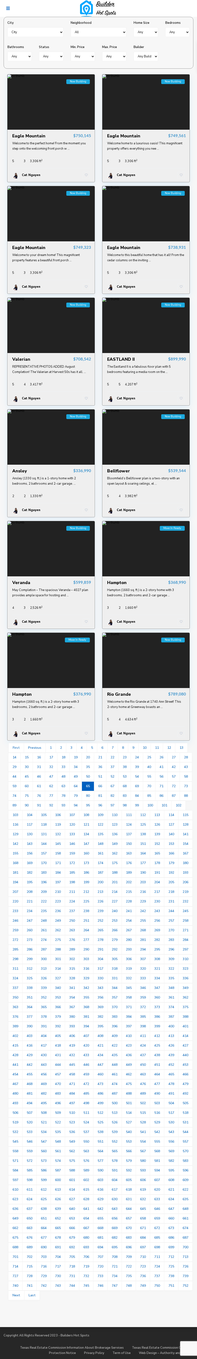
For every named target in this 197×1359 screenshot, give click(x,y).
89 (14, 805)
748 (129, 1285)
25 (149, 757)
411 (143, 1036)
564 (100, 1151)
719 (86, 1266)
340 (58, 988)
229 (143, 901)
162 (114, 853)
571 (15, 1160)
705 (72, 1257)
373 (157, 1007)
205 (171, 882)
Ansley (19, 471)
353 (58, 997)
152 (157, 843)
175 (114, 863)
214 (114, 892)
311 (15, 968)
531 (185, 1122)
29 (14, 767)
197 (58, 882)
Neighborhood (81, 23)
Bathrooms (15, 47)
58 (186, 776)
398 (143, 1026)
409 (114, 1036)
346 (143, 988)
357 (114, 997)
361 (171, 997)
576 (86, 1160)
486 (100, 1093)
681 (100, 1237)
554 (143, 1141)
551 (100, 1141)
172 (72, 863)
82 (112, 795)
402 (15, 1036)
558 (15, 1151)
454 (15, 1074)
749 (143, 1285)
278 (100, 940)
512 (100, 1112)
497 (72, 1103)
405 (58, 1036)
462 (129, 1074)
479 (185, 1084)
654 (86, 1218)
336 (185, 978)
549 (72, 1141)
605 (129, 1180)
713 (185, 1257)
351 (29, 997)
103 (15, 815)
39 (137, 767)
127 (171, 824)
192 (171, 872)
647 (171, 1209)
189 (129, 872)
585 (29, 1170)
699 (171, 1247)
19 (76, 757)
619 (143, 1189)
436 (129, 1055)
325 (29, 978)
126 (157, 824)
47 (51, 776)
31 (39, 767)
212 (86, 892)
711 (157, 1257)
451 (157, 1064)
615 (86, 1189)
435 (114, 1055)
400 (171, 1026)
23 (125, 757)
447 (100, 1064)
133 (72, 834)
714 (15, 1266)
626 (58, 1199)
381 (86, 1016)
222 (44, 901)
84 (137, 795)
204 (157, 882)
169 (29, 863)
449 (129, 1064)
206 (185, 882)
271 (185, 930)
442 (29, 1064)
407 (86, 1036)
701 (15, 1257)
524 (86, 1122)
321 (157, 968)
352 (44, 997)
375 (185, 1007)
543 (171, 1132)
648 (185, 1209)
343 (100, 988)
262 (58, 930)
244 (171, 911)
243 (157, 911)
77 (51, 795)
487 (114, 1093)
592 (129, 1170)
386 (157, 1016)
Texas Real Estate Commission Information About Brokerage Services (72, 1348)
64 (76, 786)
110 (114, 815)
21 (100, 757)
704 (58, 1257)
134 (86, 834)
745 (86, 1285)
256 (157, 920)
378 (44, 1016)
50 (88, 776)
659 (157, 1218)
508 (44, 1112)
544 (185, 1132)
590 (100, 1170)
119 (58, 824)
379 (58, 1016)
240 (114, 911)
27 (174, 757)
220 (15, 901)
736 (143, 1276)
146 (72, 843)
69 (137, 786)
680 (86, 1237)
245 (185, 911)
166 (171, 853)
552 (114, 1141)
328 (72, 978)
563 (86, 1151)
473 (100, 1084)
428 (15, 1055)
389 (15, 1026)
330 (100, 978)
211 (72, 892)
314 (58, 968)
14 (14, 757)
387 (171, 1016)
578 (114, 1160)
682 (114, 1237)
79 (76, 795)
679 (72, 1237)
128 (185, 824)
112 (143, 815)
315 (72, 968)
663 (29, 1228)
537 (86, 1132)
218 (171, 892)
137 (129, 834)
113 (157, 815)
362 (185, 997)
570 (185, 1151)
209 (44, 892)
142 (15, 843)
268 (143, 930)
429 (29, 1055)
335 (171, 978)
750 (157, 1285)
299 (29, 959)
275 (58, 940)
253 (114, 920)
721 (114, 1266)
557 (185, 1141)
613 (58, 1189)
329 (86, 978)
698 (157, 1247)
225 (86, 901)
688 (15, 1247)
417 (44, 1045)
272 (15, 940)
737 (157, 1276)
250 (72, 920)
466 (185, 1074)
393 (72, 1026)
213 (100, 892)
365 (44, 1007)
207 (15, 892)
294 (143, 949)
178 (157, 863)
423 (129, 1045)
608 (171, 1180)
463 (143, 1074)
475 (129, 1084)
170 (44, 863)
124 (129, 824)
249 (58, 920)
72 (174, 786)
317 (100, 968)
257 (171, 920)
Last (32, 1295)
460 (100, 1074)
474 (114, 1084)
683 (129, 1237)
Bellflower (118, 471)
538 (100, 1132)
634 (171, 1199)
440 (185, 1055)
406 (72, 1036)
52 (112, 776)
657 (129, 1218)
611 (29, 1189)
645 (143, 1209)
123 (114, 824)
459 (86, 1074)
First (16, 747)
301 (58, 959)
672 (157, 1228)
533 (29, 1132)
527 (129, 1122)
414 (185, 1036)
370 (114, 1007)
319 (129, 968)
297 (185, 949)
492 (185, 1093)
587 (58, 1170)
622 (185, 1189)
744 (72, 1285)
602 (86, 1180)
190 (143, 872)
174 (100, 863)
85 (149, 795)
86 (161, 795)
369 (100, 1007)
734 (114, 1276)
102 (178, 805)
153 (171, 843)
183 (44, 872)
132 (58, 834)
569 (171, 1151)
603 (100, 1180)
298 (15, 959)
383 (114, 1016)
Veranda (21, 582)
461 (114, 1074)
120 (72, 824)
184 (58, 872)
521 (44, 1122)
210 (58, 892)
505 (185, 1103)
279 (114, 940)
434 (100, 1055)
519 (15, 1122)
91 (39, 805)
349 (185, 988)
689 (29, 1247)
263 (72, 930)
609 (185, 1180)
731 (72, 1276)
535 (58, 1132)
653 (72, 1218)
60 (27, 786)
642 (100, 1209)
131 (44, 834)
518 (185, 1112)
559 (29, 1151)
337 (15, 988)
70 (149, 786)
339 (44, 988)
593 (143, 1170)
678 (58, 1237)
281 (143, 940)
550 (86, 1141)
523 (72, 1122)
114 (171, 815)
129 (15, 834)
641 (86, 1209)
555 (157, 1141)
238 (86, 911)
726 (185, 1266)
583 (185, 1160)
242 (143, 911)
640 (72, 1209)
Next (16, 1295)
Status (44, 47)
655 (100, 1218)
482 (44, 1093)
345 (129, 988)
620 (157, 1189)
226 (100, 901)
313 (44, 968)
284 (185, 940)
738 (171, 1276)
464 (157, 1074)
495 (44, 1103)
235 (44, 911)
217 (157, 892)
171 (58, 863)
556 (171, 1141)
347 (157, 988)
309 (171, 959)
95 (88, 805)
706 (86, 1257)
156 (29, 853)
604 (114, 1180)
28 (186, 757)
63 (63, 786)
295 (157, 949)
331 (114, 978)
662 (15, 1228)
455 (29, 1074)
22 (112, 757)
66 (100, 786)
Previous (34, 747)
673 (171, 1228)
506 (15, 1112)
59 (14, 786)
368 (86, 1007)
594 (157, 1170)
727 (15, 1276)
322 (171, 968)
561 (58, 1151)
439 (171, 1055)
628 (86, 1199)
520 (29, 1122)
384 (129, 1016)
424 (143, 1045)
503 (157, 1103)
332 (129, 978)
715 (29, 1266)
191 (157, 872)
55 (149, 776)
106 (58, 815)
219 (185, 892)
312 (29, 968)
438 (157, 1055)
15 (27, 757)
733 (100, 1276)
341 (72, 988)
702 (29, 1257)
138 (143, 834)
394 (86, 1026)
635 (185, 1199)
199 (86, 882)
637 (29, 1209)
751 (171, 1285)
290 (86, 949)
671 (143, 1228)
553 (129, 1141)
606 (143, 1180)
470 (58, 1084)
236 (58, 911)
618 (129, 1189)
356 (100, 997)
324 (15, 978)
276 (72, 940)
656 (114, 1218)
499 (100, 1103)
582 (171, 1160)
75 (27, 795)
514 (129, 1112)
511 (86, 1112)
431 (58, 1055)
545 (15, 1141)
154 (185, 843)
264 (86, 930)
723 (143, 1266)
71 (161, 786)
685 (157, 1237)
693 (86, 1247)
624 (29, 1199)
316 (86, 968)
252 (100, 920)
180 (185, 863)
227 (114, 901)
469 (44, 1084)
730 (58, 1276)
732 (86, 1276)
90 (27, 805)
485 (86, 1093)
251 (86, 920)
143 (29, 843)
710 (143, 1257)
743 (58, 1285)
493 (15, 1103)
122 (100, 824)
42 (174, 767)
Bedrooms (173, 23)
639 (58, 1209)
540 (129, 1132)
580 (143, 1160)
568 (157, 1151)
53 (125, 776)
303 (86, 959)
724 (157, 1266)
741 (29, 1285)
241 (129, 911)
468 (29, 1084)
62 (51, 786)
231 (171, 901)
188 (114, 872)
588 (72, 1170)
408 (100, 1036)
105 (44, 815)
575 (72, 1160)
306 (129, 959)
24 (137, 757)
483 (58, 1093)
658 (143, 1218)
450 (143, 1064)
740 (15, 1285)
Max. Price (109, 47)
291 (100, 949)
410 (129, 1036)
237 (72, 911)
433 (86, 1055)
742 (44, 1285)
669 (114, 1228)
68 (125, 786)
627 (72, 1199)
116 (15, 824)
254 (129, 920)
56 (161, 776)
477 (157, 1084)
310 (185, 959)
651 (44, 1218)
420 (86, 1045)
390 (29, 1026)
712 (171, 1257)
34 (76, 767)
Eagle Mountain (28, 136)
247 (29, 920)
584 (15, 1170)
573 (44, 1160)
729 (44, 1276)
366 (58, 1007)
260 (29, 930)
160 (86, 853)
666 (72, 1228)
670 (129, 1228)
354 (72, 997)
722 (129, 1266)
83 (125, 795)
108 (86, 815)
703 (44, 1257)
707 (100, 1257)
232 (185, 901)
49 (76, 776)
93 (63, 805)
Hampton (117, 582)
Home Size (141, 23)
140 (171, 834)
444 (58, 1064)
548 (58, 1141)
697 (143, 1247)
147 (86, 843)
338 (29, 988)
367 (72, 1007)
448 (114, 1064)
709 (129, 1257)
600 (58, 1180)
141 (185, 834)
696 (129, 1247)
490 (157, 1093)
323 (185, 968)
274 (44, 940)
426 (171, 1045)
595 (171, 1170)
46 (39, 776)
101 (164, 805)
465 (171, 1074)
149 (114, 843)
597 (15, 1180)
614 (72, 1189)
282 (157, 940)
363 (15, 1007)
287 (44, 949)
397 (129, 1026)
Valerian (21, 359)
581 (157, 1160)
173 (86, 863)
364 (29, 1007)
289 (72, 949)
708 (114, 1257)
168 (15, 863)
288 (58, 949)
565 (114, 1151)
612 (44, 1189)
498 (86, 1103)
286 (29, 949)
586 (44, 1170)
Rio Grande (119, 694)
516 (157, 1112)
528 (143, 1122)
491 (171, 1093)
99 (137, 805)
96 (100, 805)
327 (58, 978)
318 (114, 968)
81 (100, 795)
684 (143, 1237)
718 (72, 1266)
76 (39, 795)
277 (86, 940)
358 (129, 997)
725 (171, 1266)
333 (143, 978)
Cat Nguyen (31, 175)
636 (15, 1209)
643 (114, 1209)
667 (86, 1228)
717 (58, 1266)
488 (129, 1093)
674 (185, 1228)
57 (174, 776)
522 (58, 1122)
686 (171, 1237)
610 (15, 1189)
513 (114, 1112)
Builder (139, 47)
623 (15, 1199)
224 (72, 901)
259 (15, 930)
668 (100, 1228)
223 (58, 901)
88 (186, 795)
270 (171, 930)
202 (129, 882)
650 (29, 1218)
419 (72, 1045)
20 (88, 757)
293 (129, 949)
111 (129, 815)
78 (63, 795)
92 (51, 805)
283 (171, 940)
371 (129, 1007)
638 (44, 1209)
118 (44, 824)
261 (44, 930)
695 (114, 1247)
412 (157, 1036)
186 (86, 872)
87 (174, 795)
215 (129, 892)
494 (29, 1103)
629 (100, 1199)
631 (129, 1199)
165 (157, 853)
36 (100, 767)
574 (58, 1160)
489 (143, 1093)
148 (100, 843)
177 (143, 863)
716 (44, 1266)
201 (114, 882)
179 (171, 863)
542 (157, 1132)
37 (112, 767)
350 (15, 997)
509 (58, 1112)
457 (58, 1074)
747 (114, 1285)
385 (143, 1016)
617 (114, 1189)
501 (129, 1103)
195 (29, 882)
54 (137, 776)
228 (129, 901)
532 (15, 1132)
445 (72, 1064)
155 (15, 853)
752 (185, 1285)
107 (72, 815)
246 (15, 920)
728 (29, 1276)
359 (143, 997)
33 (63, 767)
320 (143, 968)
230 (157, 901)
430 (44, 1055)
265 (100, 930)
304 (100, 959)
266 (114, 930)
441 (15, 1064)
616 (100, 1189)
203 (143, 882)
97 (112, 805)
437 (143, 1055)
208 (29, 892)
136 (114, 834)
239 (100, 911)
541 (143, 1132)
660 (171, 1218)
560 (44, 1151)
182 (29, 872)
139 (157, 834)
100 (150, 805)
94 (76, 805)
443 (44, 1064)
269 (157, 930)
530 (171, 1122)
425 (157, 1045)
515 (143, 1112)
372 (143, 1007)
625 (44, 1199)
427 (185, 1045)
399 (157, 1026)
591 (114, 1170)
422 (114, 1045)
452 (171, 1064)
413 (171, 1036)
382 (100, 1016)
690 (44, 1247)
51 (100, 776)
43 (186, 767)
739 (185, 1276)
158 (58, 853)
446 (86, 1064)
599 (44, 1180)
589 (86, 1170)
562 (72, 1151)
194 (15, 882)
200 (100, 882)
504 (171, 1103)
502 (143, 1103)
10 (145, 747)
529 (157, 1122)
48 (63, 776)
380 (72, 1016)
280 (129, 940)
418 (58, 1045)
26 (161, 757)
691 (58, 1247)
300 (44, 959)
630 (114, 1199)
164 (143, 853)
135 (100, 834)
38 (125, 767)
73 (186, 786)
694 (100, 1247)
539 (114, 1132)
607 (157, 1180)
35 (88, 767)
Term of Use (121, 1353)
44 (14, 776)
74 (14, 795)
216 (143, 892)
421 (100, 1045)
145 (58, 843)
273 (29, 940)
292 (114, 949)
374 (171, 1007)
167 (185, 853)
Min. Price (78, 47)
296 (171, 949)
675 (15, 1237)
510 (72, 1112)
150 (129, 843)
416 (29, 1045)
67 (112, 786)
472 (86, 1084)
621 (171, 1189)
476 (143, 1084)
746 (100, 1285)
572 (29, 1160)
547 (44, 1141)
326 (44, 978)
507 (29, 1112)
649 (15, 1218)
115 (185, 815)
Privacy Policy (94, 1353)
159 (72, 853)
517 (171, 1112)
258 (185, 920)
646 (157, 1209)
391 (44, 1026)
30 (27, 767)
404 (44, 1036)
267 (129, 930)
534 (44, 1132)
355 (86, 997)
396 (114, 1026)
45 (27, 776)
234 (29, 911)
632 (143, 1199)
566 (129, 1151)
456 (44, 1074)
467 (15, 1084)
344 (114, 988)
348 (171, 988)
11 (157, 747)
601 (72, 1180)
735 (129, 1276)
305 (114, 959)
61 (39, 786)
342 (86, 988)
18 (63, 757)
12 (169, 747)
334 (157, 978)
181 (15, 872)
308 (157, 959)
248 (44, 920)
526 (114, 1122)
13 (181, 747)
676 (29, 1237)
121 (86, 824)
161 (100, 853)
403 (29, 1036)
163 (129, 853)
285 (15, 949)
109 (100, 815)
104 (29, 815)
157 (44, 853)
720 (100, 1266)
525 (100, 1122)
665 (58, 1228)
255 (143, 920)
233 (15, 911)
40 (149, 767)
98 (125, 805)
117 (29, 824)
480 (15, 1093)
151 (143, 843)
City (10, 23)
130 (29, 834)
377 (29, 1016)
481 (29, 1093)
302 (72, 959)
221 (29, 901)
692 (72, 1247)
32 (51, 767)
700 (185, 1247)
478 (171, 1084)
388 (185, 1016)
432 (72, 1055)
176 (129, 863)
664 (44, 1228)
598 (29, 1180)
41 (161, 767)
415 (15, 1045)
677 (44, 1237)
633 (157, 1199)
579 (129, 1160)
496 (58, 1103)
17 (51, 757)
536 (72, 1132)
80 (88, 795)
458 (72, 1074)
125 (143, 824)
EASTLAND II (121, 359)
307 (143, 959)
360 (157, 997)
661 (185, 1218)
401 (185, 1026)
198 (72, 882)
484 (72, 1093)
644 (129, 1209)
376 (15, 1016)
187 (100, 872)
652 (58, 1218)
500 (114, 1103)
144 (44, 843)
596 (185, 1170)
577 (100, 1160)
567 (143, 1151)
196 (44, 882)
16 (39, 757)
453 (185, 1064)
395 (100, 1026)
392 (58, 1026)
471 (72, 1084)
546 (29, 1141)
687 (185, 1237)
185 (72, 872)
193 (185, 872)
